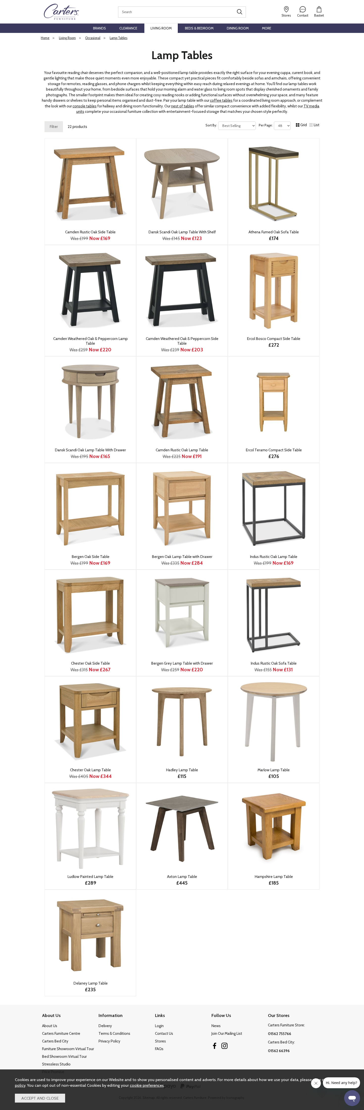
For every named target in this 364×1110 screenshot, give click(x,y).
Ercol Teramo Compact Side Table (274, 450)
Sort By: (212, 125)
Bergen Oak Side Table (90, 556)
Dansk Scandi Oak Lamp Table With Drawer (90, 450)
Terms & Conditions (114, 1033)
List (316, 125)
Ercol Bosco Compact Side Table (273, 338)
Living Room (161, 28)
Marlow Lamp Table (274, 770)
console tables (85, 106)
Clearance (128, 28)
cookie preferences (147, 1085)
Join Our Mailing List (226, 1033)
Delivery (105, 1026)
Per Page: (266, 125)
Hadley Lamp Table (182, 770)
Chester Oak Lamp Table (90, 770)
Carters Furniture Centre (61, 1033)
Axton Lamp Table (182, 876)
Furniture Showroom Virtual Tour (68, 1049)
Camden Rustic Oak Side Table (90, 232)
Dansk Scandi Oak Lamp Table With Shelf (182, 232)
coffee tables (221, 100)
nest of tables (182, 106)
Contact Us (164, 1033)
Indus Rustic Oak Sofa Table (274, 663)
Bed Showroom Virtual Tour (64, 1056)
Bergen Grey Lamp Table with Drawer (182, 663)
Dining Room (238, 28)
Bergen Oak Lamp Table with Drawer (182, 556)
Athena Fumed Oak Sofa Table (274, 232)
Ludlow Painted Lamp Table (90, 876)
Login (159, 1026)
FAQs (159, 1049)
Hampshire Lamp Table (274, 876)
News (216, 1026)
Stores (160, 1041)
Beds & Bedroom (199, 28)
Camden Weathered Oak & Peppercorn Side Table (182, 341)
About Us (49, 1026)
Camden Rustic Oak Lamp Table (182, 450)
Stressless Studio (56, 1064)
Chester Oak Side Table (90, 663)
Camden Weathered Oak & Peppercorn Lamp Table (90, 341)
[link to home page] (61, 12)
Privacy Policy (109, 1041)
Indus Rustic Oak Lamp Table (273, 556)
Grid (303, 125)
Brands (99, 28)
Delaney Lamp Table (90, 983)
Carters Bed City (55, 1041)
